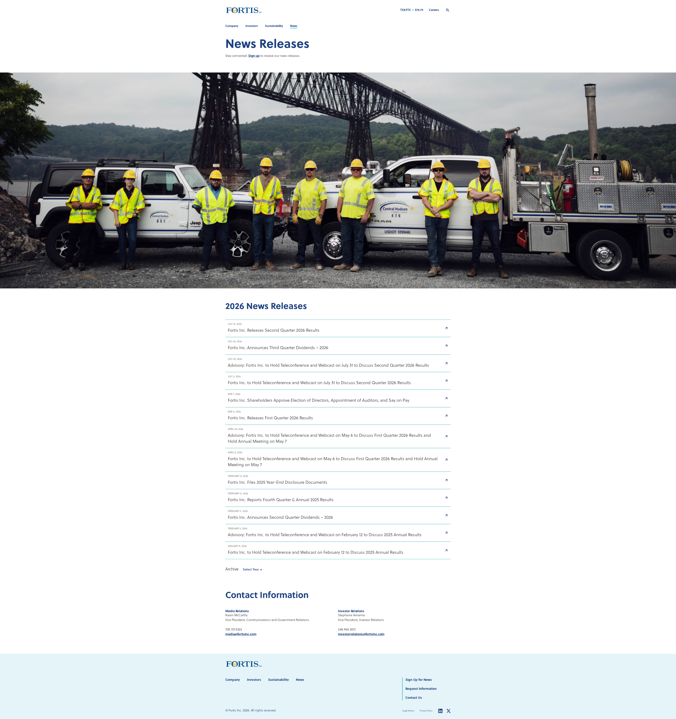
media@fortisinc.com (240, 634)
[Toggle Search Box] (448, 10)
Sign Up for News (418, 680)
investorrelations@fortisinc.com (361, 634)
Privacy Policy (426, 711)
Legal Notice (408, 711)
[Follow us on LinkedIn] (440, 711)
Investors (251, 26)
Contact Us (413, 698)
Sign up (253, 56)
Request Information (421, 689)
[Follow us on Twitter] (448, 711)
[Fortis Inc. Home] (244, 664)
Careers (434, 10)
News (293, 26)
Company (231, 26)
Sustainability (274, 26)
